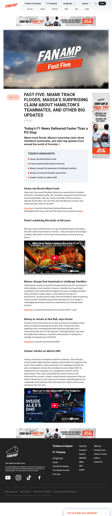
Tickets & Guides (32, 3)
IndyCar (42, 9)
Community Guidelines (42, 492)
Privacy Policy (25, 492)
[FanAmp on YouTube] (7, 477)
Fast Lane (56, 474)
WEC (76, 9)
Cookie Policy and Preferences (65, 492)
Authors (97, 458)
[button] (69, 3)
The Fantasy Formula (61, 470)
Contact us (98, 462)
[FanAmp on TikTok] (29, 477)
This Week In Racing (61, 466)
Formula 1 (30, 9)
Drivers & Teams (100, 454)
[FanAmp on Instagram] (18, 477)
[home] (11, 5)
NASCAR (55, 9)
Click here (28, 208)
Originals (58, 458)
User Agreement (11, 492)
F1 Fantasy (51, 3)
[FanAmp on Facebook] (39, 477)
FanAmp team (99, 450)
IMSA (66, 9)
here (81, 211)
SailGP (87, 9)
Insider (55, 462)
